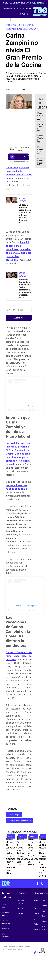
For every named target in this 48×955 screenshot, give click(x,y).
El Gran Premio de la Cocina (19, 820)
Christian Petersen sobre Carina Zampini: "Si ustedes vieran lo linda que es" (25, 213)
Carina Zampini (14, 814)
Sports (44, 921)
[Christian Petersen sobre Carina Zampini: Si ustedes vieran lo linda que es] (11, 201)
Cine (43, 916)
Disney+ (45, 905)
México (20, 949)
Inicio (5, 2)
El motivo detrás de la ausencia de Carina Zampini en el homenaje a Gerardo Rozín (25, 288)
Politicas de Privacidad (23, 946)
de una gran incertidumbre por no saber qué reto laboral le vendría (18, 459)
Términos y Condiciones (8, 946)
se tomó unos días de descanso (19, 656)
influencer (5, 928)
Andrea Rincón (25, 836)
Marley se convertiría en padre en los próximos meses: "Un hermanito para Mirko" (11, 857)
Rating (40, 2)
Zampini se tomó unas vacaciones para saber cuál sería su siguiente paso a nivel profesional (18, 250)
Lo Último (15, 2)
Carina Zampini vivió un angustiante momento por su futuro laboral (19, 173)
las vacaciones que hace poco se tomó (16, 486)
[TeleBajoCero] (12, 883)
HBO (43, 911)
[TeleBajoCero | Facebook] (1, 19)
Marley (11, 836)
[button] (19, 318)
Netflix (44, 900)
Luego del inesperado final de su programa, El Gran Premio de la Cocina (18, 448)
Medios (25, 2)
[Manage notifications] (42, 950)
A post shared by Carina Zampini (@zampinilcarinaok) (28, 410)
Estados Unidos (11, 949)
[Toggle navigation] (3, 12)
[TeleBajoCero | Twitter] (6, 19)
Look (33, 2)
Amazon (37, 929)
